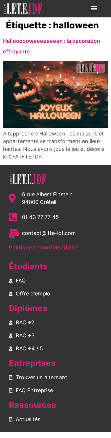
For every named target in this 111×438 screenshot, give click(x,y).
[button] (94, 8)
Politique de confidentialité (43, 247)
